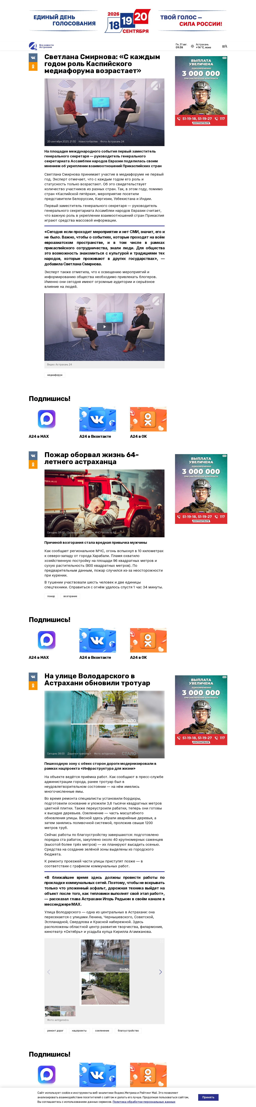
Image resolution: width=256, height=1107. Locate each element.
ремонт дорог (55, 1030)
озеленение (102, 1030)
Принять (208, 1097)
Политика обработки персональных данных (144, 1102)
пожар (51, 596)
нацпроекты (79, 1030)
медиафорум (54, 375)
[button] (160, 972)
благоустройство (128, 1030)
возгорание (70, 596)
